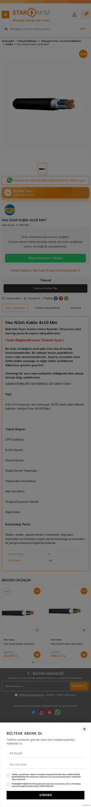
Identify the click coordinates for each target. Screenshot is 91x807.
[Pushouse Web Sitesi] (85, 805)
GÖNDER (45, 795)
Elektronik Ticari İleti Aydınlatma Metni (55, 777)
